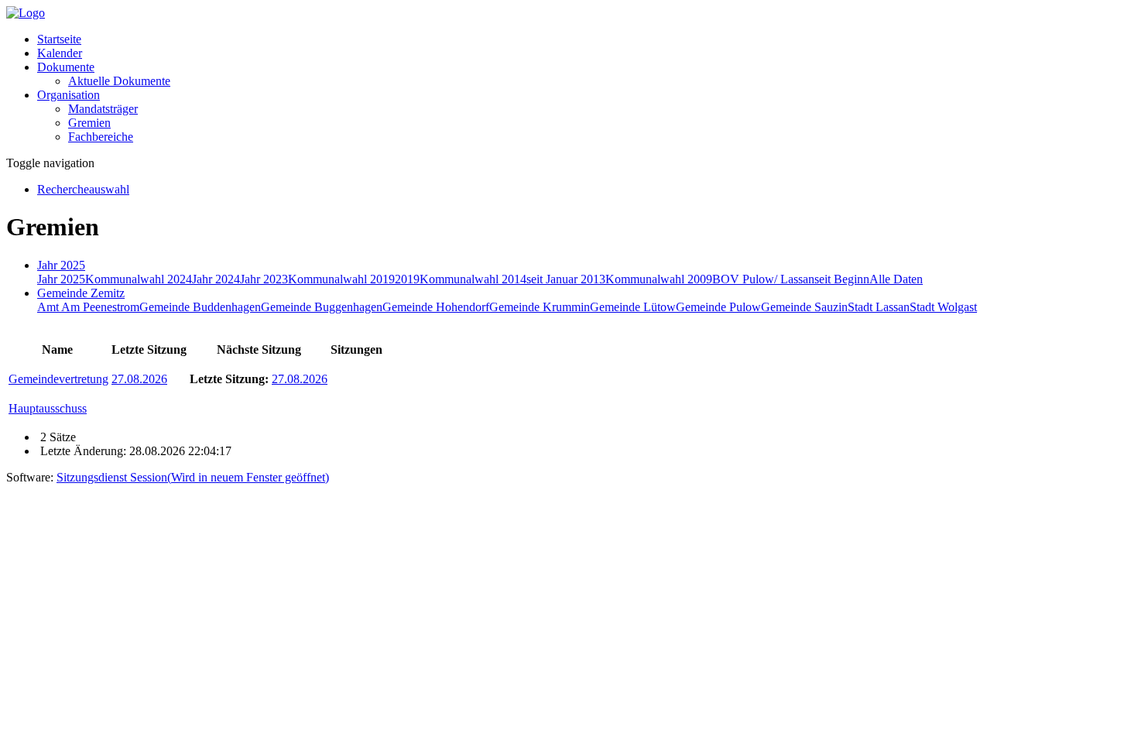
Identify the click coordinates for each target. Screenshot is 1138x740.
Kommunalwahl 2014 (473, 279)
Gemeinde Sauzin (804, 306)
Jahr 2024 (216, 279)
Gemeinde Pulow (718, 306)
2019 (407, 279)
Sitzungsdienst (193, 477)
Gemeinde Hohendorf (435, 306)
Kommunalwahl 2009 (658, 279)
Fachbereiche (100, 136)
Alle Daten (896, 279)
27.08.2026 (139, 378)
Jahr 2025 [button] (61, 265)
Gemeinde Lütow (633, 306)
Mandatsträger (103, 108)
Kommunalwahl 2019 (341, 279)
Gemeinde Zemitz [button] (81, 293)
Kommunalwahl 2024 (138, 279)
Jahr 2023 (264, 279)
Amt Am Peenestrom (88, 306)
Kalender (59, 53)
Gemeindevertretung (58, 378)
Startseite (59, 39)
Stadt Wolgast (943, 306)
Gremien (89, 122)
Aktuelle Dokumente (119, 80)
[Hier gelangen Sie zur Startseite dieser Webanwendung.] (25, 12)
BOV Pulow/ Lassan (763, 279)
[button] (65, 67)
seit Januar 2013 (565, 279)
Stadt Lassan (879, 306)
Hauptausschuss (48, 408)
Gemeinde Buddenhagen (200, 306)
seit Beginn (841, 279)
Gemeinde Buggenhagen (321, 306)
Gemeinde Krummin (539, 306)
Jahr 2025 (61, 279)
